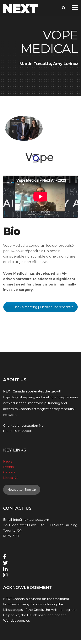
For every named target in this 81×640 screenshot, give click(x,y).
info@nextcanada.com (31, 520)
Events (8, 467)
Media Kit (10, 478)
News (7, 461)
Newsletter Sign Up (21, 490)
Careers (9, 472)
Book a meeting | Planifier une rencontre (43, 307)
